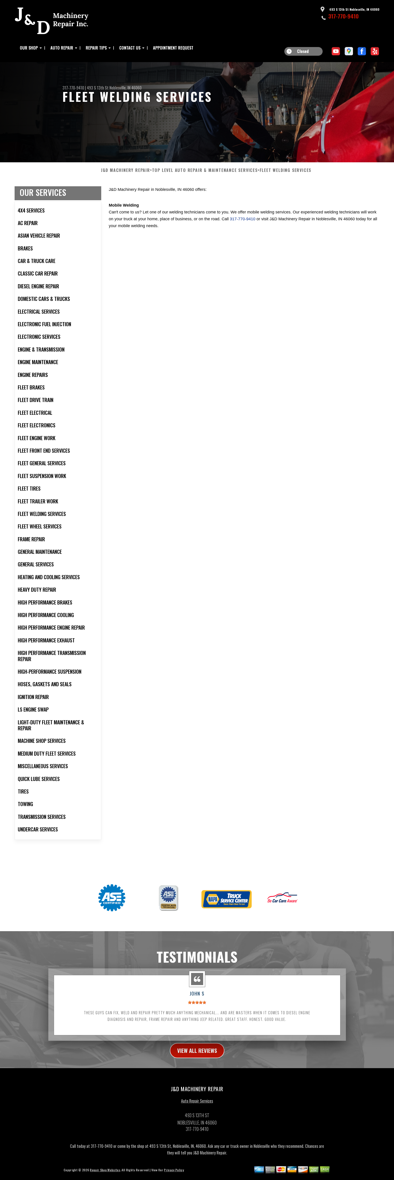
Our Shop (29, 48)
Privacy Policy (174, 1169)
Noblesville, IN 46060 (125, 88)
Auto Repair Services (197, 1101)
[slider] (197, 1002)
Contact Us (129, 48)
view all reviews (197, 1050)
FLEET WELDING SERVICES (285, 170)
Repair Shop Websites (105, 1169)
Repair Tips (96, 48)
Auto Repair (61, 48)
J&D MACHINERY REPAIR (125, 170)
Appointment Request (173, 48)
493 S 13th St (98, 88)
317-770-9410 (343, 16)
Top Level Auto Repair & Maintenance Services (205, 170)
